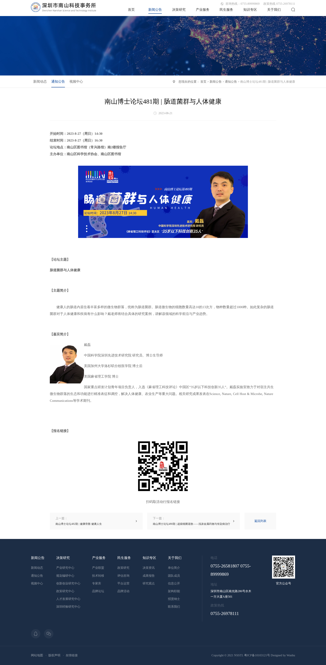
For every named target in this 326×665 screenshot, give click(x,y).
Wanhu (291, 655)
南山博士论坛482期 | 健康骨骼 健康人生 (78, 521)
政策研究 (123, 567)
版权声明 (54, 655)
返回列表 (260, 521)
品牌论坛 (98, 591)
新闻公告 (155, 10)
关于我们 (274, 10)
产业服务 (202, 10)
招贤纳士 (174, 598)
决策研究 (179, 10)
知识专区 (250, 10)
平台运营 (123, 583)
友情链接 (72, 655)
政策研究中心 (65, 591)
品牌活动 (123, 591)
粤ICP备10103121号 (257, 655)
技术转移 (98, 575)
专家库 (96, 583)
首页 (131, 10)
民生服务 (226, 10)
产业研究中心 (65, 567)
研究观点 (149, 583)
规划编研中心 (65, 575)
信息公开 (174, 583)
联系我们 (174, 606)
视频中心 (76, 81)
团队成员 (174, 575)
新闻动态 (40, 81)
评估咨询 (123, 575)
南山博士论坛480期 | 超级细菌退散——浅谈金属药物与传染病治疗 (191, 521)
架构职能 (174, 591)
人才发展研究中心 (68, 598)
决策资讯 (149, 567)
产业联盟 (98, 567)
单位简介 (174, 567)
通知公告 (231, 81)
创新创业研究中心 (68, 583)
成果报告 (149, 575)
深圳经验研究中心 (68, 606)
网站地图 (37, 655)
